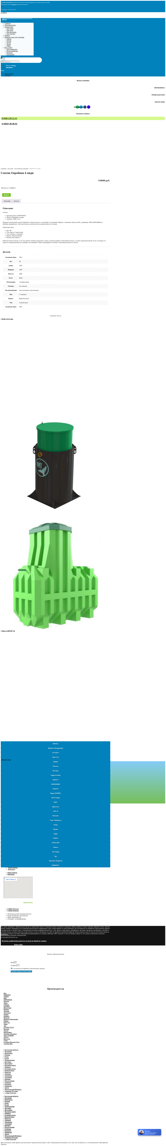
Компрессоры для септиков (14, 37)
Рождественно (9, 1081)
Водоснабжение (12, 51)
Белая (7, 1058)
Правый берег (9, 1070)
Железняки (8, 1063)
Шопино (7, 1079)
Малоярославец (10, 1065)
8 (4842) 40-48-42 (9, 123)
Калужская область (11, 1050)
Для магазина (11, 32)
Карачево (8, 1084)
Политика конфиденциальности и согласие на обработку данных (24, 941)
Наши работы (11, 65)
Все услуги (8, 47)
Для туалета (11, 34)
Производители (10, 25)
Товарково (8, 1076)
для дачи (10, 168)
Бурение (10, 53)
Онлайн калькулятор (158, 94)
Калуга (14, 4)
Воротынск (8, 1053)
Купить (6, 195)
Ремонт (7, 35)
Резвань (7, 1055)
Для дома (10, 29)
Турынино (8, 1077)
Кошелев (8, 1072)
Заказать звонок (160, 102)
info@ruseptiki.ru (159, 87)
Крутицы (8, 1062)
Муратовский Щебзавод (13, 1089)
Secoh (9, 42)
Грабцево (8, 1082)
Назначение (9, 27)
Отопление (10, 54)
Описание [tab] (7, 201)
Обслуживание (12, 49)
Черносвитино (10, 1060)
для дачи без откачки (21, 168)
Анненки (8, 1074)
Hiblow (9, 39)
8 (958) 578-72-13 (9, 118)
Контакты (9, 67)
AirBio (9, 46)
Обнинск (8, 1067)
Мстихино (8, 1051)
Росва (7, 1057)
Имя (12, 962)
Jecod (9, 44)
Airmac (9, 41)
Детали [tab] (16, 201)
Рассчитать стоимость (83, 113)
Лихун (7, 1088)
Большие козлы (10, 1069)
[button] (38, 70)
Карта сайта (18, 944)
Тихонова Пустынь (11, 1091)
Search (3, 58)
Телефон (14, 965)
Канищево (8, 1086)
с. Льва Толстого (10, 1093)
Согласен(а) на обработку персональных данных (29, 968)
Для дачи (10, 30)
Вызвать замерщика (83, 80)
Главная (8, 23)
